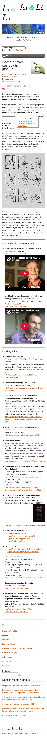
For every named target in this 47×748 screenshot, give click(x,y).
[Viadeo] (29, 86)
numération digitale (11, 133)
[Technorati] (23, 86)
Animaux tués (7, 657)
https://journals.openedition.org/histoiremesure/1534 (24, 578)
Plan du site (6, 734)
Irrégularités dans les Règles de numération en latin (21, 686)
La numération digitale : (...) (27, 121)
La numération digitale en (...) (27, 123)
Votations (5, 640)
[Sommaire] (3, 120)
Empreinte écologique (10, 653)
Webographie (22, 126)
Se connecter (17, 734)
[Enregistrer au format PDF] (3, 89)
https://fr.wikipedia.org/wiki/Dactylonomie (23, 552)
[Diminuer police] (42, 116)
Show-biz (5, 666)
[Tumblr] (25, 86)
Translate (19, 50)
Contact (26, 734)
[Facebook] (8, 86)
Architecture (6, 661)
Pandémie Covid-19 (9, 631)
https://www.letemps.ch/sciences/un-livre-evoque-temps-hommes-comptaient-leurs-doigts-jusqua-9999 (23, 419)
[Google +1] (10, 86)
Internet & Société (9, 644)
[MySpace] (16, 86)
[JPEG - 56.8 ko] (39, 513)
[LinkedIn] (13, 86)
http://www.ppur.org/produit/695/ (19, 539)
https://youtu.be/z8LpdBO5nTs (16, 306)
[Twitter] (27, 86)
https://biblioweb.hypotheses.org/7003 (19, 588)
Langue (5, 635)
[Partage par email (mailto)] (3, 86)
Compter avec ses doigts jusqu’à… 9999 (18, 704)
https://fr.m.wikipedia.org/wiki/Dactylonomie (24, 549)
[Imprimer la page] (20, 86)
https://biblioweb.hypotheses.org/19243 (22, 536)
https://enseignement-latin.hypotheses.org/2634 (22, 435)
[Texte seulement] (44, 116)
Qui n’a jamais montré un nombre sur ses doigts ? (20, 212)
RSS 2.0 (34, 734)
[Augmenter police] (40, 116)
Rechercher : (7, 671)
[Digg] (6, 86)
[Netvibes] (18, 86)
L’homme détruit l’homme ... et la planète (17, 648)
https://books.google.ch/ (16, 541)
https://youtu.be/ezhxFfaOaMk (16, 254)
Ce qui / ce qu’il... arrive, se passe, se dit (17, 715)
